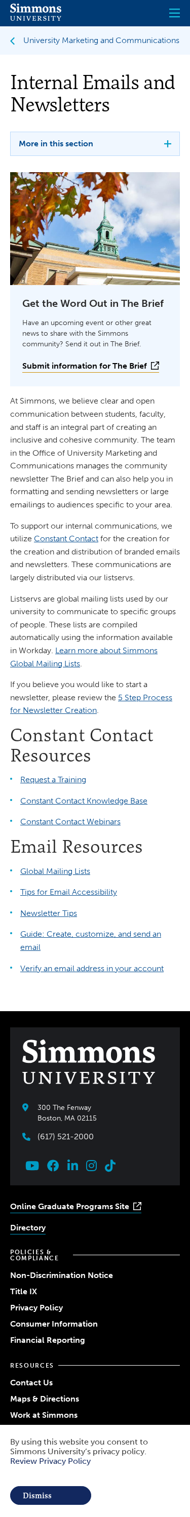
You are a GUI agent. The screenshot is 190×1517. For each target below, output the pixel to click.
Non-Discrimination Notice (61, 1275)
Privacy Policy (36, 1307)
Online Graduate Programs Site (69, 1206)
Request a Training (53, 779)
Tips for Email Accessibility (68, 892)
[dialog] (95, 1471)
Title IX (23, 1291)
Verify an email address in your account (92, 968)
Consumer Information (54, 1324)
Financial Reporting (47, 1340)
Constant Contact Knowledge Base (83, 801)
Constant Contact (66, 538)
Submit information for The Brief (84, 366)
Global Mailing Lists (55, 871)
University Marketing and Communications (101, 40)
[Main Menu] (174, 13)
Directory (28, 1227)
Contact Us (31, 1382)
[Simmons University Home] (35, 18)
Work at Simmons (44, 1415)
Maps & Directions (44, 1399)
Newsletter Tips (48, 913)
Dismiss (37, 1495)
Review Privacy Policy (50, 1461)
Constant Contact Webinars (70, 821)
